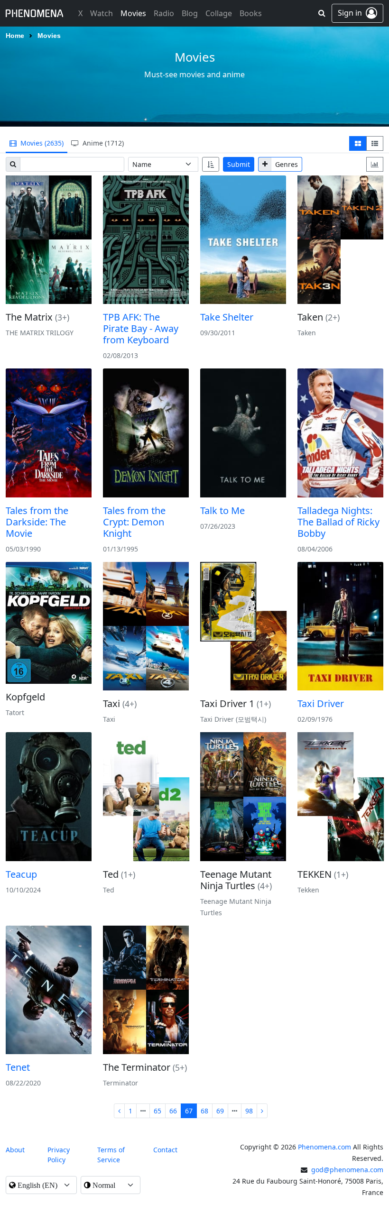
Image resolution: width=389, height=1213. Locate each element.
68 (204, 1110)
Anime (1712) (102, 142)
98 (249, 1110)
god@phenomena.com (347, 1169)
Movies (49, 35)
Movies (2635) (41, 142)
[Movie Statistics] (374, 164)
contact (165, 1149)
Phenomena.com (324, 1146)
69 (220, 1110)
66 (173, 1110)
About (15, 1149)
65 (157, 1110)
